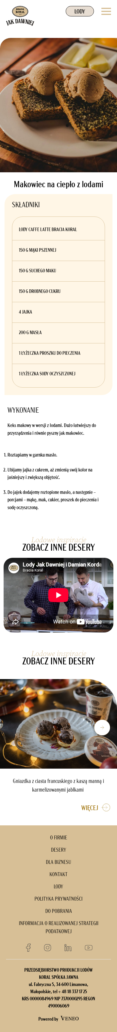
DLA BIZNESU (58, 862)
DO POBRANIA (58, 911)
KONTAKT (59, 875)
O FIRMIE (58, 838)
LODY (79, 12)
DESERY (58, 850)
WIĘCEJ (91, 808)
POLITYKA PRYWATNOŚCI (58, 899)
